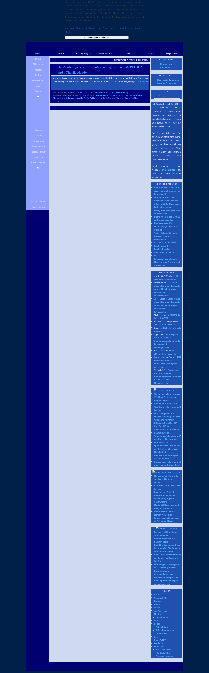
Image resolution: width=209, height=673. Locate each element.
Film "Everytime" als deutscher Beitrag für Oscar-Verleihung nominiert (167, 416)
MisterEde (99, 92)
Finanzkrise (137, 95)
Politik (64, 95)
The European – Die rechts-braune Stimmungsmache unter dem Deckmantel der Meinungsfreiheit (168, 341)
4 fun (156, 594)
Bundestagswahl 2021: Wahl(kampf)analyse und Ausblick (165, 226)
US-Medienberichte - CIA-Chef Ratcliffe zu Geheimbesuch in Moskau (166, 426)
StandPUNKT (160, 640)
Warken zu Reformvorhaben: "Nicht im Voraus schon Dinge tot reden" (167, 397)
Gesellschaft (160, 597)
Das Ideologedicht (162, 249)
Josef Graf (159, 298)
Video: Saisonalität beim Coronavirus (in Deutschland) (165, 236)
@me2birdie (168, 169)
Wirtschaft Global (164, 649)
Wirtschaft (159, 646)
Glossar (157, 601)
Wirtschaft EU (163, 652)
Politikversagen (96, 98)
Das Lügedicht (161, 245)
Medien (157, 614)
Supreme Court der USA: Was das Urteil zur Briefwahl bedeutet (167, 406)
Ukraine (119, 98)
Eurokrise (119, 95)
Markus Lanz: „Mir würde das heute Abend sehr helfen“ (166, 479)
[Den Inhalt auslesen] (157, 390)
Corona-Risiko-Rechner (165, 242)
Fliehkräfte (57, 98)
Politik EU (162, 633)
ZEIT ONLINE (170, 528)
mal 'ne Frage (160, 610)
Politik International (165, 630)
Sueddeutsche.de (170, 472)
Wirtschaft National (165, 656)
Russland (112, 98)
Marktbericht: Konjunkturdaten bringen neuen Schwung (166, 455)
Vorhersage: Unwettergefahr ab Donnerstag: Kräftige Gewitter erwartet (167, 567)
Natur (156, 620)
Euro (113, 95)
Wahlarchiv (159, 643)
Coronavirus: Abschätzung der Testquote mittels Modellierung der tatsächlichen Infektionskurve (167, 289)
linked (157, 607)
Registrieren (166, 64)
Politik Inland (162, 626)
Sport (156, 636)
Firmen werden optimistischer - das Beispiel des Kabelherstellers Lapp (167, 445)
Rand (105, 98)
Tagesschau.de (170, 390)
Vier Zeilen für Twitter (164, 252)
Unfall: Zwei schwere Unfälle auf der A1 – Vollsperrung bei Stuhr (167, 557)
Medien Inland (162, 617)
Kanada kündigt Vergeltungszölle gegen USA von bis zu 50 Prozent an (167, 436)
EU (108, 95)
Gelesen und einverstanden (96, 37)
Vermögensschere (59, 100)
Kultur (157, 604)
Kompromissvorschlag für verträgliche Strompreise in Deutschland (167, 190)
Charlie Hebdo (100, 95)
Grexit (64, 98)
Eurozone (128, 95)
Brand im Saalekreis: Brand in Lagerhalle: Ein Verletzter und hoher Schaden (167, 548)
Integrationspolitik (75, 98)
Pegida (86, 98)
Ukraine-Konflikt (130, 98)
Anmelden (165, 67)
